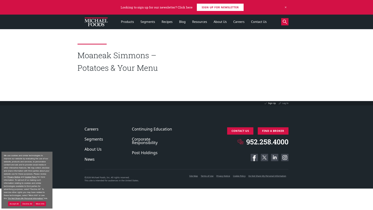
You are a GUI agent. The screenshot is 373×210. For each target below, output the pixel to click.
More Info (40, 204)
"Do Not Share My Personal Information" (26, 198)
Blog (182, 22)
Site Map (193, 176)
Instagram (284, 157)
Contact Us (259, 22)
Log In (285, 103)
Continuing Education (152, 129)
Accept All (14, 204)
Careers (238, 22)
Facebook (254, 157)
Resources (199, 22)
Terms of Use (207, 176)
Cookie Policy (239, 176)
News (90, 159)
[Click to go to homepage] (96, 22)
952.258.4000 (267, 141)
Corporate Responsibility (145, 140)
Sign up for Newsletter (220, 7)
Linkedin (274, 157)
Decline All (27, 204)
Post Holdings (145, 152)
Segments (147, 22)
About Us (220, 22)
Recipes (167, 22)
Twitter (264, 157)
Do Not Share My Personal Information (267, 176)
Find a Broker (273, 131)
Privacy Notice (223, 176)
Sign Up (272, 103)
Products (127, 22)
